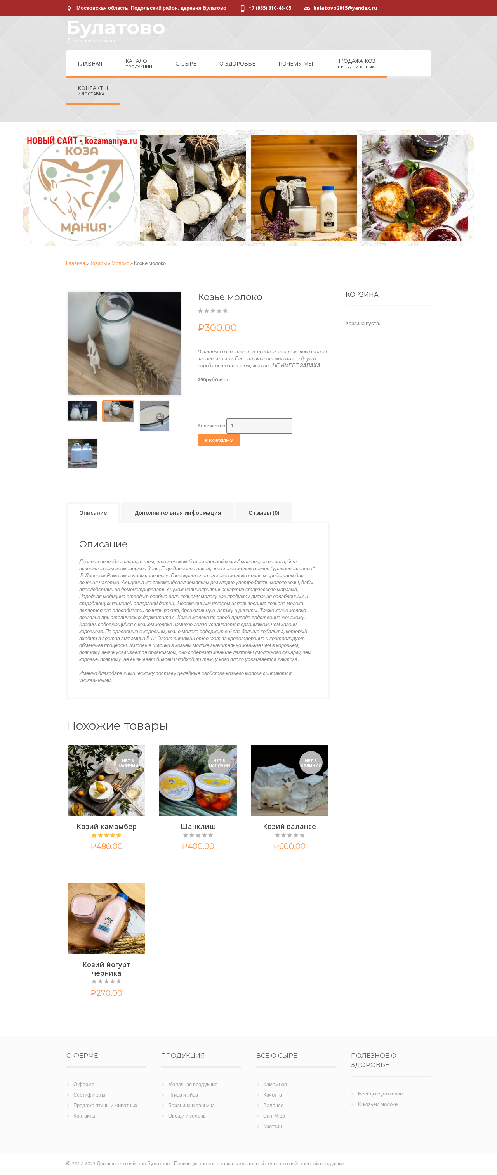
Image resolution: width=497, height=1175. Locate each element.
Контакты (84, 1116)
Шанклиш (198, 826)
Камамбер (275, 1084)
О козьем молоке (378, 1104)
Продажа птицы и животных (105, 1105)
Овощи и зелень (187, 1116)
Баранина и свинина (191, 1105)
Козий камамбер (106, 826)
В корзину (219, 440)
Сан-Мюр (274, 1116)
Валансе (273, 1105)
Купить (92, 1011)
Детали (106, 864)
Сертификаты (89, 1095)
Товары (98, 263)
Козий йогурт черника (106, 969)
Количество (211, 426)
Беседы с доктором (380, 1094)
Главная (75, 263)
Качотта (272, 1095)
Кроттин (272, 1126)
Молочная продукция (192, 1084)
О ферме (83, 1084)
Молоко (120, 263)
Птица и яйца (183, 1095)
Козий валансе (289, 826)
